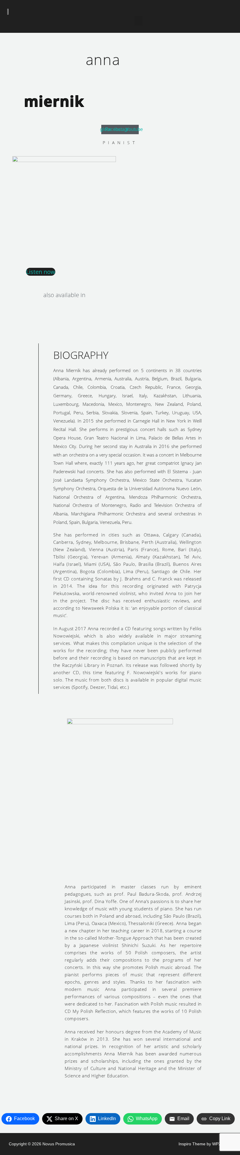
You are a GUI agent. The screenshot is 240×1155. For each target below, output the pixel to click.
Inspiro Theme (192, 1144)
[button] (138, 20)
